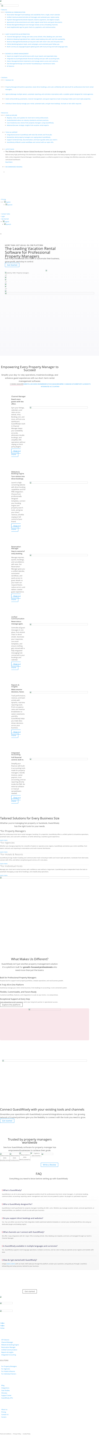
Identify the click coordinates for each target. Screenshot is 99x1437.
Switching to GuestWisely (6, 1422)
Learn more (3, 840)
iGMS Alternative (55, 1422)
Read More (8, 162)
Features (4, 10)
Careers (3, 1417)
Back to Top (85, 1422)
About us (4, 1409)
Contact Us (5, 1414)
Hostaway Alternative (44, 1422)
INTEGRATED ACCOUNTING (50, 386)
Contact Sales (5, 214)
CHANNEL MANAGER (16, 384)
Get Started (13, 175)
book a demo (11, 1264)
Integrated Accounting (8, 1355)
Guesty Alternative (32, 1422)
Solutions (4, 77)
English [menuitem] (8, 202)
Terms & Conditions (5, 1434)
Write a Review (49, 1164)
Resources (4, 113)
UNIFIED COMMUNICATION (67, 384)
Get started (7, 1120)
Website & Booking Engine (10, 1345)
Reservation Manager (8, 1347)
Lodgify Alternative (20, 1422)
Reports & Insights (7, 1352)
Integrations (5, 1388)
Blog (2, 1385)
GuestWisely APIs (7, 1398)
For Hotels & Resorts (8, 1371)
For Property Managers (9, 1366)
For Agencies (5, 1369)
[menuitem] (7, 202)
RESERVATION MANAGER (50, 384)
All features (10, 66)
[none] (51, 204)
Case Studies (5, 1390)
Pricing (3, 199)
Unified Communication (9, 1350)
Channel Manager (7, 1342)
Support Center (6, 1395)
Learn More (13, 187)
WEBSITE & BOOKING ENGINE (32, 384)
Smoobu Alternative (67, 1422)
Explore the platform (11, 1004)
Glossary (4, 1393)
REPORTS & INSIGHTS (83, 384)
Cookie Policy (26, 1434)
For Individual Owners (8, 1374)
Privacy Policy (17, 1434)
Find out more (16, 453)
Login (3, 216)
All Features (5, 1340)
